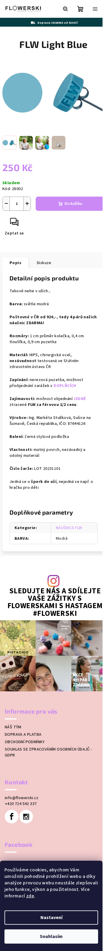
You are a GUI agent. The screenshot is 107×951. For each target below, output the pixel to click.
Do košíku (73, 204)
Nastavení (51, 917)
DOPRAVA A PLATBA (23, 735)
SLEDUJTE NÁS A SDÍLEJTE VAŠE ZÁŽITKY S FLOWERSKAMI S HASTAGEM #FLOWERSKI (55, 602)
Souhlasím (51, 936)
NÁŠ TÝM (13, 727)
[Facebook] (11, 816)
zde (30, 896)
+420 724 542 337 (21, 804)
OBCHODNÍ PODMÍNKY (25, 742)
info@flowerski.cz (22, 798)
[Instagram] (26, 816)
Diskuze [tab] (44, 263)
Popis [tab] (15, 263)
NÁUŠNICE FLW (69, 528)
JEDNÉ (79, 399)
